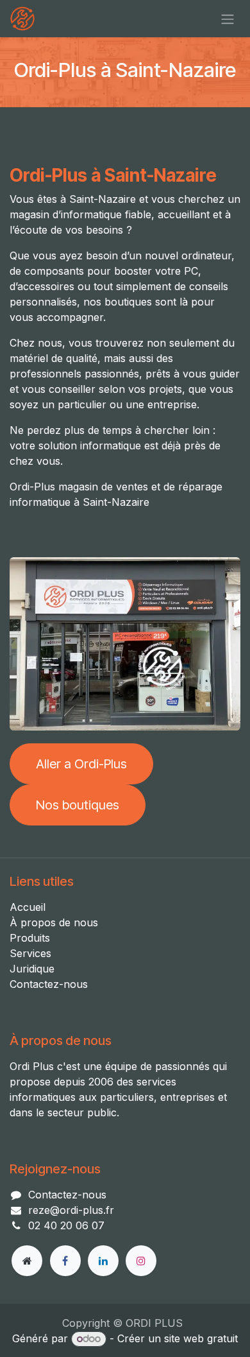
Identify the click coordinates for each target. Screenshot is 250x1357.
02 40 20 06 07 (66, 1225)
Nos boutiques (77, 805)
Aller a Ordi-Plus (81, 764)
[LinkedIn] (103, 1260)
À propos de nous (54, 922)
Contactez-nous (49, 984)
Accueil (28, 907)
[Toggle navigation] (227, 18)
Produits (30, 937)
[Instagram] (141, 1260)
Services (30, 953)
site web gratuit (201, 1338)
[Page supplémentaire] (27, 1260)
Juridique (32, 968)
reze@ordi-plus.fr (71, 1210)
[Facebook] (65, 1260)
